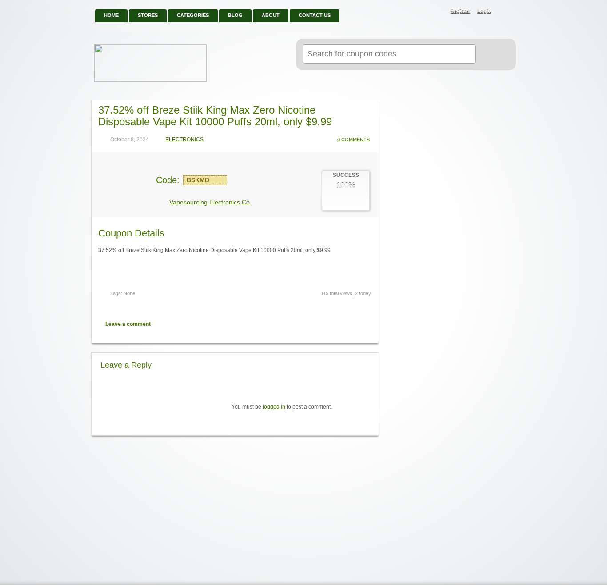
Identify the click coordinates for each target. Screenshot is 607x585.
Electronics (184, 140)
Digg (366, 324)
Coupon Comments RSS (319, 324)
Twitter (335, 324)
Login (484, 10)
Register (460, 10)
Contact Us (315, 15)
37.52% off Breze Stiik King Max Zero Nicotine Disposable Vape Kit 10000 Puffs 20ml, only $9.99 (215, 116)
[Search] (492, 54)
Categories (193, 15)
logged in (274, 407)
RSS (504, 11)
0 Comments (353, 139)
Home (111, 15)
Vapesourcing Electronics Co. (210, 202)
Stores (148, 15)
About (271, 15)
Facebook (350, 324)
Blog (235, 15)
